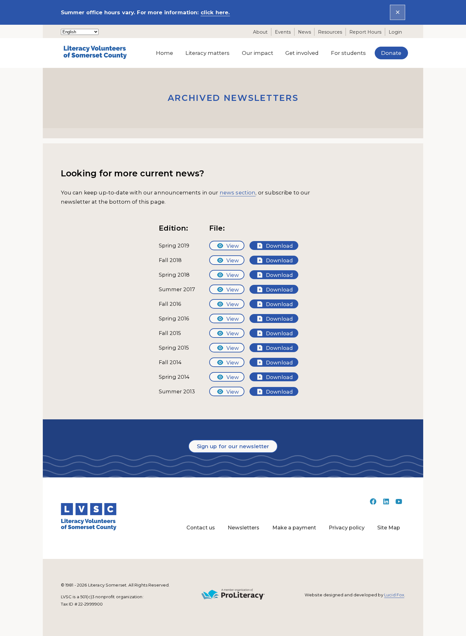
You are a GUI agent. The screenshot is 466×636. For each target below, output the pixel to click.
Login (395, 32)
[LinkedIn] (386, 503)
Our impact (257, 53)
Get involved (302, 53)
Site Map (388, 527)
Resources (330, 32)
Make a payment (294, 527)
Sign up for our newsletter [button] (233, 446)
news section (238, 192)
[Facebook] (373, 503)
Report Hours (365, 32)
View (232, 246)
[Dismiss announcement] (397, 12)
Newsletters (243, 527)
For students (348, 53)
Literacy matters (207, 53)
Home (164, 53)
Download (279, 246)
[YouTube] (399, 503)
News (304, 32)
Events (283, 32)
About (260, 32)
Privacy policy (347, 527)
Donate (391, 53)
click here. (215, 12)
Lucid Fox (394, 594)
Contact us (200, 527)
